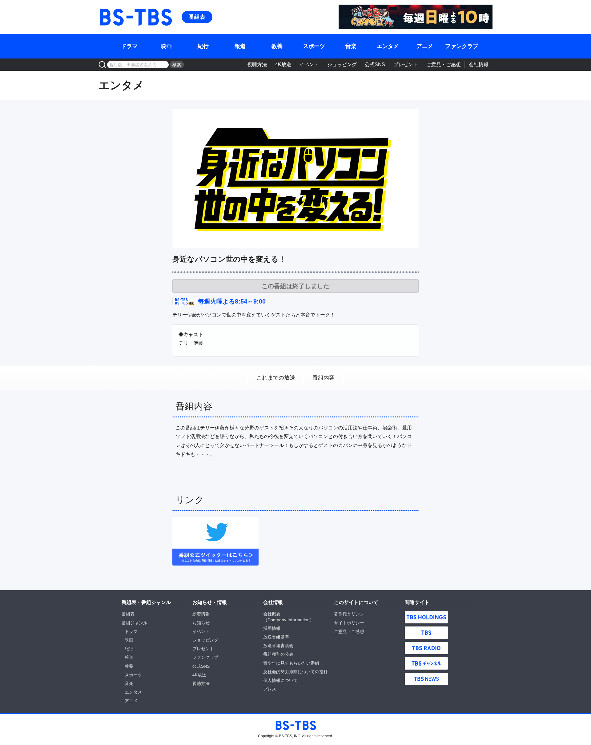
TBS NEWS (426, 679)
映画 (166, 46)
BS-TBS (135, 17)
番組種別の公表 (278, 654)
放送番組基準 (276, 636)
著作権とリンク (349, 613)
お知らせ (201, 622)
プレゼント (405, 64)
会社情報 (478, 64)
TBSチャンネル (426, 663)
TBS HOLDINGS (426, 617)
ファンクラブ (461, 46)
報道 (240, 46)
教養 (277, 46)
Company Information (288, 619)
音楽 (350, 46)
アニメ (424, 46)
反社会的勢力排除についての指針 (295, 671)
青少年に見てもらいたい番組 (291, 663)
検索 (176, 64)
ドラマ (129, 46)
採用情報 (271, 628)
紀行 (203, 46)
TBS (426, 632)
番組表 (197, 17)
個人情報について (280, 680)
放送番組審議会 (278, 645)
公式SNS (375, 64)
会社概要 (271, 613)
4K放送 (283, 64)
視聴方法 (257, 64)
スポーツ (314, 46)
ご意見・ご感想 (443, 64)
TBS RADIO (426, 648)
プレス (269, 689)
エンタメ (388, 46)
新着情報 (201, 613)
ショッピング (342, 64)
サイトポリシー (349, 622)
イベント (309, 64)
